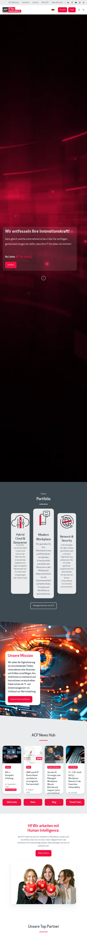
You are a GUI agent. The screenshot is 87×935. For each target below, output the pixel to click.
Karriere (35, 2)
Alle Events (12, 802)
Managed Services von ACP (43, 606)
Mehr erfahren (43, 853)
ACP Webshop (13, 2)
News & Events (57, 2)
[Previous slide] (4, 553)
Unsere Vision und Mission (20, 699)
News (32, 802)
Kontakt (62, 10)
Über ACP (45, 2)
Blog (54, 802)
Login (72, 10)
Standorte (25, 2)
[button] (79, 10)
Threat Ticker (75, 802)
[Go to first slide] (83, 553)
